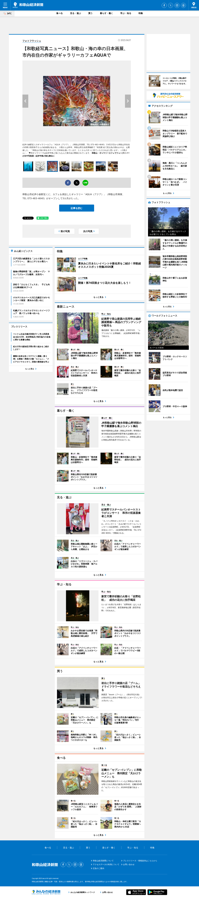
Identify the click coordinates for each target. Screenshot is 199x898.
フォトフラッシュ (31, 40)
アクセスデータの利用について (106, 864)
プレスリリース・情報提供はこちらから (140, 860)
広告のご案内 (98, 868)
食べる (59, 13)
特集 (141, 13)
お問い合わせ (128, 864)
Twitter (170, 5)
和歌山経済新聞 (28, 5)
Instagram (177, 5)
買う (90, 13)
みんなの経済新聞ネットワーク (46, 892)
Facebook (164, 5)
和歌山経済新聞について (103, 860)
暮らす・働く (106, 13)
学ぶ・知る (125, 13)
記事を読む (76, 208)
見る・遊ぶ (75, 13)
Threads (183, 5)
